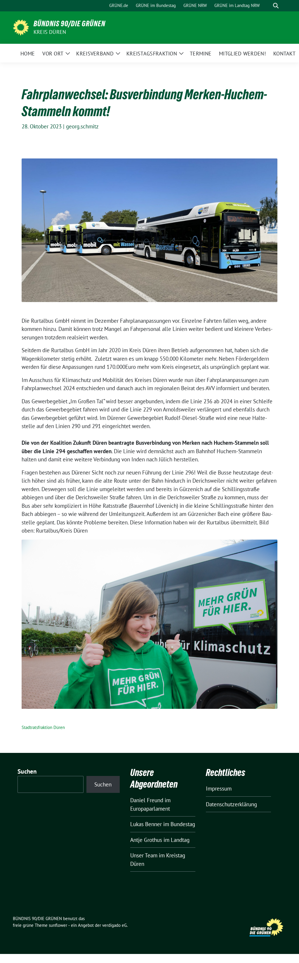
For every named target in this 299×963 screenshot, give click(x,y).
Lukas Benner (146, 824)
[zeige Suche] (275, 5)
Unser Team (143, 855)
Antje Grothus (146, 839)
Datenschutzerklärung (231, 804)
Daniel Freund (146, 800)
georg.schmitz (82, 126)
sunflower (58, 925)
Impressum (219, 788)
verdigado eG (114, 925)
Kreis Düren (50, 32)
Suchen (27, 771)
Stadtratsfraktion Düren (43, 727)
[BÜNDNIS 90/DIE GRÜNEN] (21, 26)
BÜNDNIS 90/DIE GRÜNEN (69, 23)
